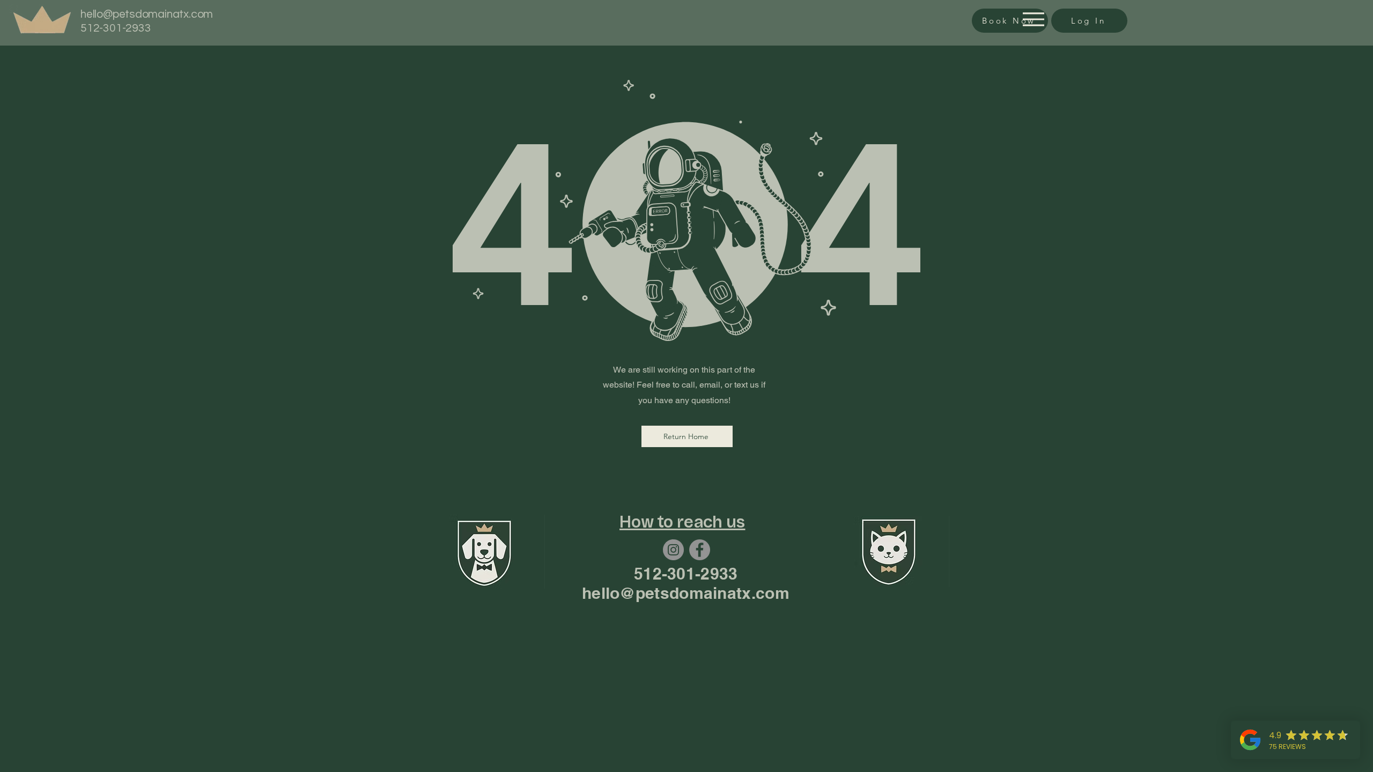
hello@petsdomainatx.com (146, 14)
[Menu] (1030, 19)
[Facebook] (699, 549)
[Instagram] (673, 549)
